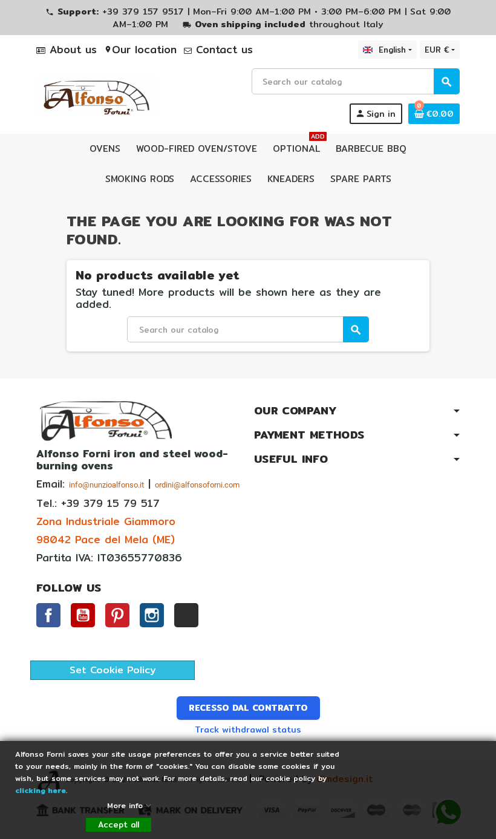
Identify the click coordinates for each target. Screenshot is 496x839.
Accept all (118, 824)
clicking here (40, 790)
